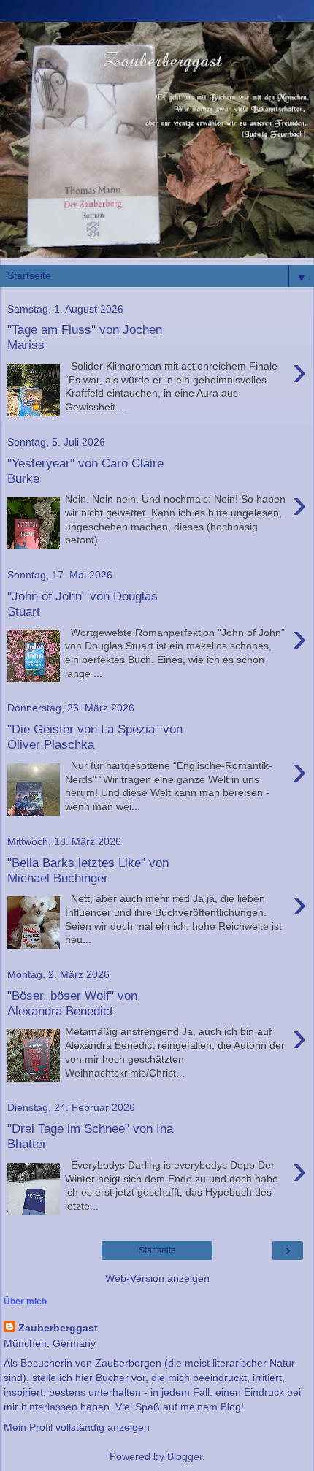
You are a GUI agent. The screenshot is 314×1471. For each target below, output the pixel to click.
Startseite (157, 1250)
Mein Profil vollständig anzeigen (77, 1427)
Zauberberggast (58, 1328)
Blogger (184, 1456)
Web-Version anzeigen (157, 1278)
